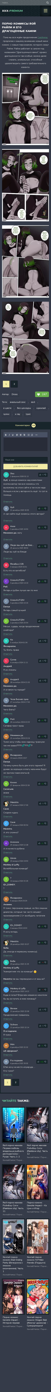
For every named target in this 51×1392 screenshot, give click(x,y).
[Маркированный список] (28, 435)
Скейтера (42, 37)
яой (33, 402)
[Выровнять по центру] (20, 435)
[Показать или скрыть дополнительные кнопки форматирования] (36, 435)
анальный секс (18, 402)
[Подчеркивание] (13, 435)
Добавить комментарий (25, 466)
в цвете (7, 408)
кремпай (41, 408)
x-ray (17, 414)
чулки (6, 414)
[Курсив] (9, 435)
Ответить (8, 501)
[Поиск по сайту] (47, 2)
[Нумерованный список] (32, 435)
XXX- (12, 11)
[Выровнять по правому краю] (24, 435)
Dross (15, 394)
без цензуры (24, 408)
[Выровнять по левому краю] (17, 435)
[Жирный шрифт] (5, 435)
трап (28, 414)
